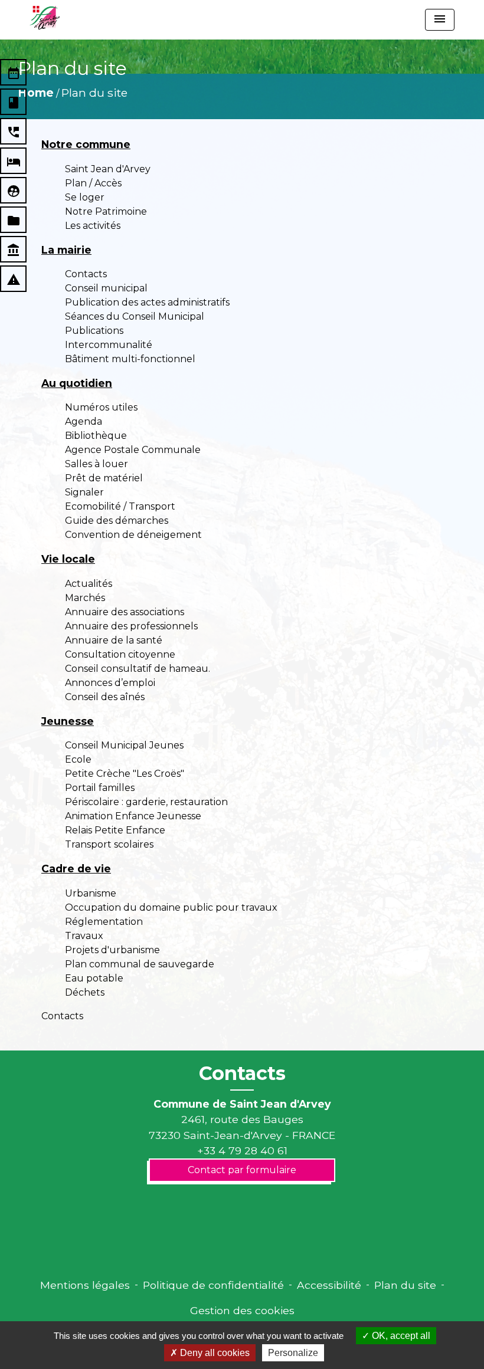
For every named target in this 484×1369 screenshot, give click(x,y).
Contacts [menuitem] (86, 274)
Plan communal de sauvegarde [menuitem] (139, 964)
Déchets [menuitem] (84, 992)
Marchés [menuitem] (85, 597)
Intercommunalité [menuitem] (108, 344)
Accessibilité (329, 1285)
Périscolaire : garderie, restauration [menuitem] (146, 801)
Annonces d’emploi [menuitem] (110, 682)
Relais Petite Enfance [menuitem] (115, 830)
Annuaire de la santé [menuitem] (113, 640)
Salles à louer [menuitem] (96, 464)
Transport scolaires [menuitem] (109, 844)
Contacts (242, 1073)
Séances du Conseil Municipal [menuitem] (134, 316)
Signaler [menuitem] (84, 492)
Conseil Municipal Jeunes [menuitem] (124, 745)
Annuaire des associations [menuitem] (124, 612)
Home (36, 93)
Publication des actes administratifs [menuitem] (147, 302)
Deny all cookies (214, 1353)
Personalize (293, 1353)
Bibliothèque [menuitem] (96, 435)
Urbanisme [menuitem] (90, 893)
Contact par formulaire (242, 1170)
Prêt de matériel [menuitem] (104, 478)
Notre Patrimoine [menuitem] (106, 211)
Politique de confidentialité (213, 1285)
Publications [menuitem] (94, 330)
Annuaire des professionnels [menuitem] (131, 626)
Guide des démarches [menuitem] (116, 520)
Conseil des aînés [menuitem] (105, 696)
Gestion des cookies (242, 1310)
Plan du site (94, 93)
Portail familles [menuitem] (100, 787)
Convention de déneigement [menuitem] (133, 534)
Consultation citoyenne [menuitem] (120, 654)
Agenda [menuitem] (83, 421)
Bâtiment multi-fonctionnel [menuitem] (130, 359)
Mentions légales (85, 1285)
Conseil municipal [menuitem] (106, 288)
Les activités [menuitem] (92, 225)
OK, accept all (399, 1336)
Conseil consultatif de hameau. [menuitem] (137, 668)
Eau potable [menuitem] (94, 978)
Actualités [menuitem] (88, 583)
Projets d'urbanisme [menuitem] (112, 950)
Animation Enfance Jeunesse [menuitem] (133, 816)
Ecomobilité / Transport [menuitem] (120, 506)
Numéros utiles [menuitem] (101, 407)
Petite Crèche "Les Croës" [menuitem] (124, 773)
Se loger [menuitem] (84, 197)
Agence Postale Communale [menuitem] (133, 449)
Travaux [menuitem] (84, 935)
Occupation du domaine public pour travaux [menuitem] (171, 907)
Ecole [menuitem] (78, 759)
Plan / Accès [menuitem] (93, 183)
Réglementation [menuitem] (104, 921)
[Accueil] (45, 17)
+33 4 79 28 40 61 (242, 1150)
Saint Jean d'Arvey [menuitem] (108, 169)
